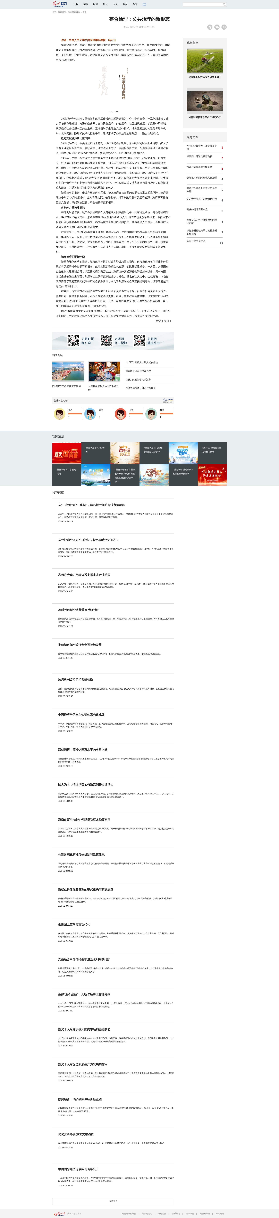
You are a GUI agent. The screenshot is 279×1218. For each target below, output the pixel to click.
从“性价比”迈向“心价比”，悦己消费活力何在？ (88, 539)
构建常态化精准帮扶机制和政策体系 (81, 854)
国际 (85, 4)
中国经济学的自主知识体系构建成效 (81, 714)
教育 (135, 4)
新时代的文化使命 (196, 241)
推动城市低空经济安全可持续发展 (80, 644)
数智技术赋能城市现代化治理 (202, 177)
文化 (115, 4)
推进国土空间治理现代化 (74, 924)
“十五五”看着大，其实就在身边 (142, 362)
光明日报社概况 (129, 1213)
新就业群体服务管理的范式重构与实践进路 (85, 889)
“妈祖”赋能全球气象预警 (138, 379)
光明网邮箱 (205, 1213)
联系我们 (176, 1213)
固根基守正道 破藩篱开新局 (66, 386)
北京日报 (134, 27)
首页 (54, 12)
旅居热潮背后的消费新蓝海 (75, 679)
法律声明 (190, 1213)
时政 (76, 4)
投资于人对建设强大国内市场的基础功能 (84, 1029)
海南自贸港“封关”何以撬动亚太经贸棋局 (84, 819)
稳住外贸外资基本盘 (197, 209)
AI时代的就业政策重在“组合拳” (78, 609)
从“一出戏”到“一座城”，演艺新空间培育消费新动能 (91, 505)
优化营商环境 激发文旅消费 (76, 1134)
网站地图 (220, 1213)
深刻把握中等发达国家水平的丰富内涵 (83, 749)
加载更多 (113, 1201)
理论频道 (62, 12)
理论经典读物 (74, 12)
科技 (125, 4)
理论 (105, 4)
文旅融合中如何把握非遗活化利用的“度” (84, 959)
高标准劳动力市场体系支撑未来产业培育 (84, 574)
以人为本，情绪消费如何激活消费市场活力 (85, 784)
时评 (95, 4)
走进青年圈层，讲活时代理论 (141, 388)
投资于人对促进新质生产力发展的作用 (83, 1064)
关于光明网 (147, 1213)
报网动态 (162, 1213)
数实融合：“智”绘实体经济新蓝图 (80, 1099)
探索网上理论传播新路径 (138, 371)
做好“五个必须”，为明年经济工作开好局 (84, 994)
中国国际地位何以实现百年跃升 (78, 1169)
